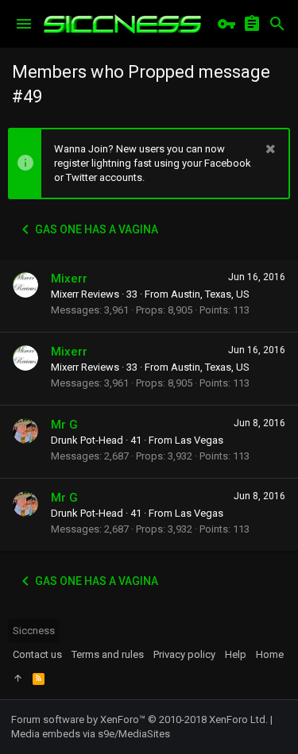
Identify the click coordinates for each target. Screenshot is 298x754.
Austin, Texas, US (210, 294)
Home (270, 654)
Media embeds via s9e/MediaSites (90, 734)
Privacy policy (184, 654)
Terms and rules (108, 654)
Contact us (37, 654)
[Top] (18, 679)
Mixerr (69, 278)
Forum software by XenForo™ (139, 719)
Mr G (64, 424)
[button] (24, 23)
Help (235, 654)
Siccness (34, 631)
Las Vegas (199, 440)
